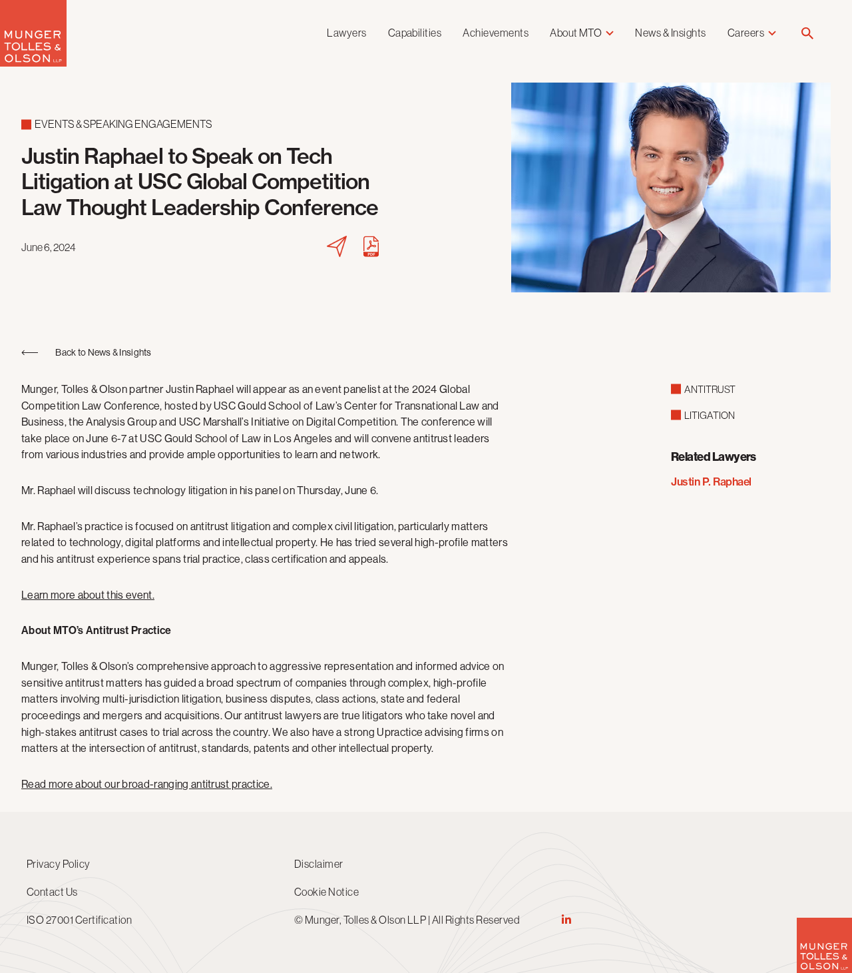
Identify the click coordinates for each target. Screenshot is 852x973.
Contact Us (52, 892)
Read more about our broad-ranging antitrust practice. (146, 784)
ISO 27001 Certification (79, 920)
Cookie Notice (326, 892)
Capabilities (415, 33)
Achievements (496, 33)
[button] (807, 34)
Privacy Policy (59, 864)
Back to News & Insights (103, 352)
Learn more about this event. (87, 595)
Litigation (709, 415)
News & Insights (670, 33)
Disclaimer (318, 864)
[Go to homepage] (33, 63)
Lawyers (346, 33)
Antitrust (710, 389)
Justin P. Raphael (711, 481)
